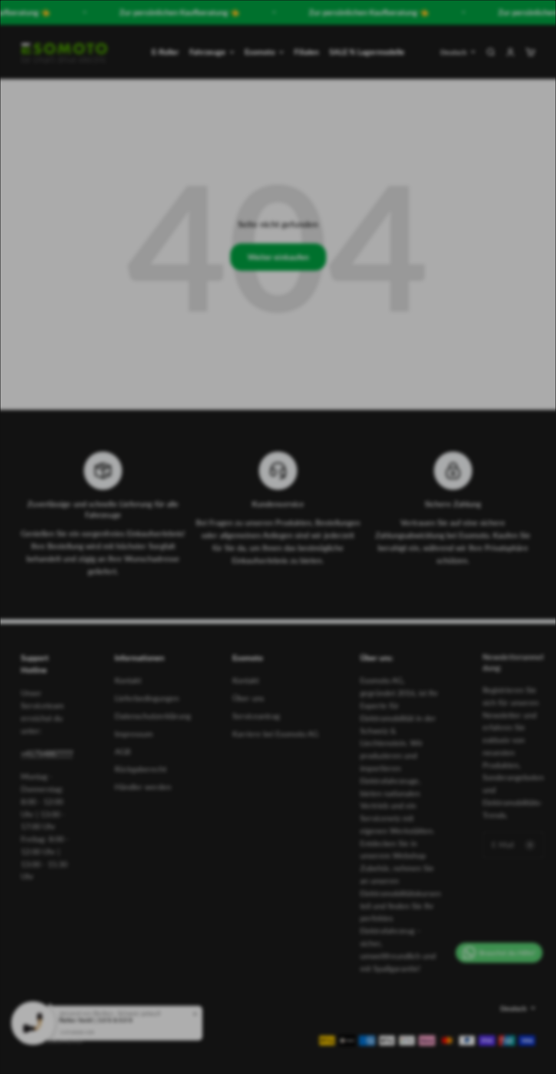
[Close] (426, 426)
